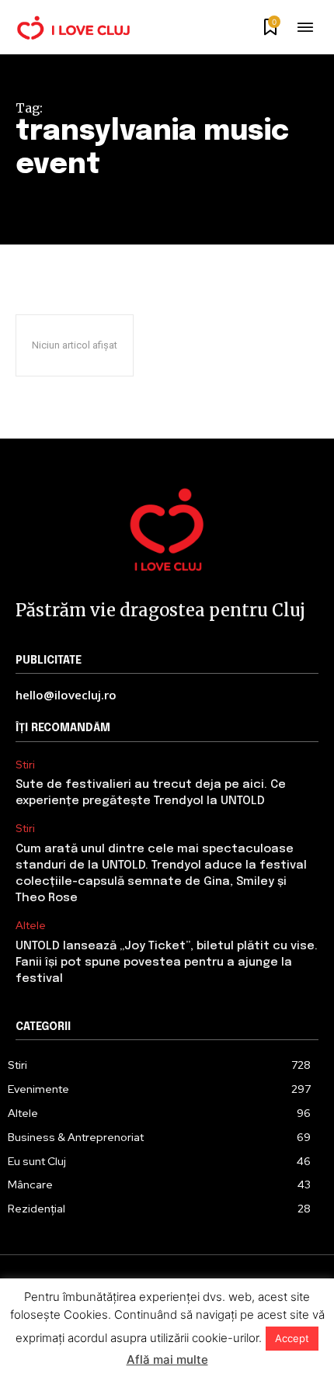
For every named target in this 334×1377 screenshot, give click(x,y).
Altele (31, 925)
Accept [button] (292, 1338)
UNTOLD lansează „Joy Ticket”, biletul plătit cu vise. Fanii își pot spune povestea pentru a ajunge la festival (167, 962)
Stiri (25, 765)
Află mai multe (167, 1359)
